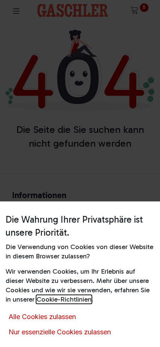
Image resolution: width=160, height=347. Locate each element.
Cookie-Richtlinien (64, 299)
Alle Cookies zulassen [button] (42, 317)
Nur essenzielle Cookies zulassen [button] (60, 332)
